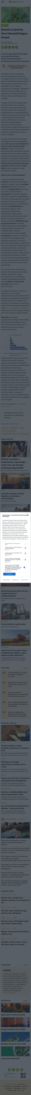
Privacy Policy (24, 579)
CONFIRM (9, 574)
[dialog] (15, 547)
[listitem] (15, 544)
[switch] (25, 548)
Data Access (15, 579)
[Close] (27, 515)
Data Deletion (6, 579)
